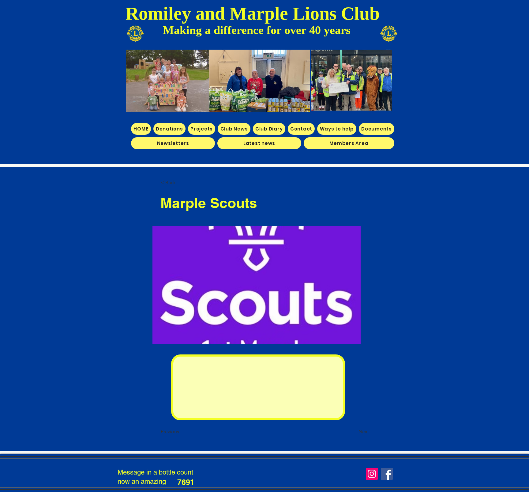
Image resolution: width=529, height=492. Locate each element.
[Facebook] (387, 474)
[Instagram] (372, 474)
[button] (181, 182)
